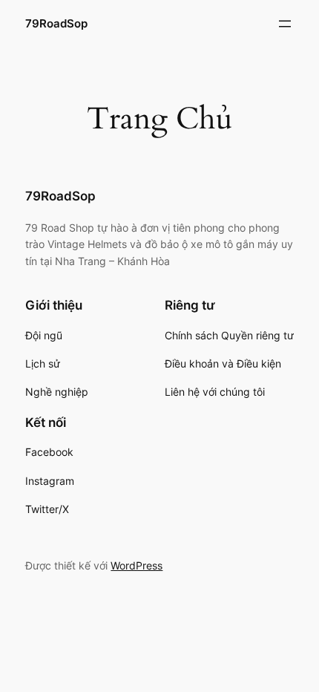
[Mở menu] (285, 24)
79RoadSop (56, 23)
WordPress (136, 565)
